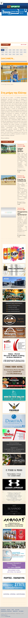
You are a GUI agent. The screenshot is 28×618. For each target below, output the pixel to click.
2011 (21, 50)
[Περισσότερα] (8, 145)
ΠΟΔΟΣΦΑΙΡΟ (3, 609)
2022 (10, 54)
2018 (21, 52)
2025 (21, 54)
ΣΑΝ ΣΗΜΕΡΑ (21, 611)
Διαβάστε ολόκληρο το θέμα (21, 171)
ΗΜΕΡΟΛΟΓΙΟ (15, 611)
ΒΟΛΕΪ (13, 609)
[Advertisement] (14, 28)
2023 (14, 54)
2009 (14, 50)
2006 (6, 50)
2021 (6, 54)
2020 (3, 54)
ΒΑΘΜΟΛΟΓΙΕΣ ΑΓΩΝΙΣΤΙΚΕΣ (6, 611)
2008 (10, 50)
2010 (17, 50)
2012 (25, 50)
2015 (10, 52)
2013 (3, 52)
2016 (14, 52)
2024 (17, 54)
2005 (3, 50)
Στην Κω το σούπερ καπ (21, 180)
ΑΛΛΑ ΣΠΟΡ (17, 609)
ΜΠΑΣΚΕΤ (8, 609)
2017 (17, 52)
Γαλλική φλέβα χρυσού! (20, 149)
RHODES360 (7, 616)
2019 (25, 52)
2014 (6, 52)
